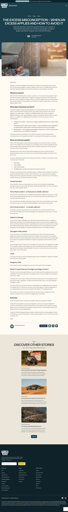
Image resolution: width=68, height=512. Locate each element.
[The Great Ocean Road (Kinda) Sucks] (34, 420)
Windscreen (4, 481)
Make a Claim (38, 477)
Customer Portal (39, 472)
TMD (21, 505)
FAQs (37, 485)
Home (29, 16)
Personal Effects (5, 490)
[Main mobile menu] (66, 6)
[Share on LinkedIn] (56, 326)
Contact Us (38, 481)
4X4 (2, 470)
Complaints (21, 470)
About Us (38, 479)
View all (34, 436)
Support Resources (22, 474)
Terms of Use (21, 479)
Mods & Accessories (6, 487)
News (39, 16)
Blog (34, 16)
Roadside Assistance (6, 479)
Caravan (3, 472)
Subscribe (22, 463)
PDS (16, 505)
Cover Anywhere (5, 485)
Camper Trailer (4, 474)
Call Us (37, 470)
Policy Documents (22, 472)
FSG (18, 505)
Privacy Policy (21, 477)
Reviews (37, 483)
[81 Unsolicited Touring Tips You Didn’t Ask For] (34, 392)
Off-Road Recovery (5, 477)
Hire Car (3, 483)
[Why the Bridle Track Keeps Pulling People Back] (34, 364)
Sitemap (20, 481)
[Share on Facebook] (53, 326)
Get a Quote (38, 474)
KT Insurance (38, 487)
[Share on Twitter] (49, 326)
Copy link (44, 325)
